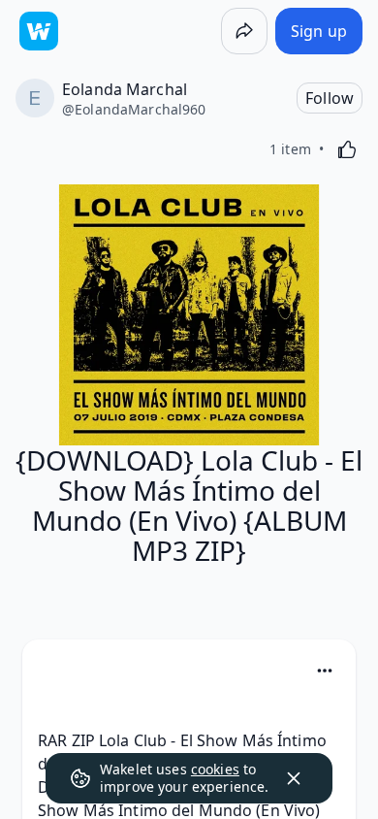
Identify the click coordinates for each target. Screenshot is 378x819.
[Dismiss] (293, 778)
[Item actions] (324, 670)
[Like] (346, 149)
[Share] (244, 31)
